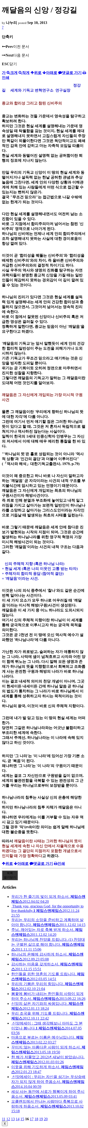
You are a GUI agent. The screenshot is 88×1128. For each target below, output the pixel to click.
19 (41, 1119)
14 (17, 1119)
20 (46, 1119)
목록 (10, 875)
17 (32, 1119)
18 (36, 1119)
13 (13, 1119)
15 (22, 1119)
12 (8, 1119)
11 (3, 1119)
